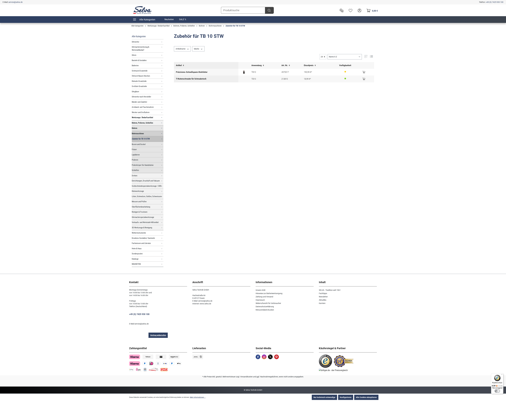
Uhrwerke (135, 42)
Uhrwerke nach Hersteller (141, 97)
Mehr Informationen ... (198, 397)
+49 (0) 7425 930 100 (494, 2)
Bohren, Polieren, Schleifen (142, 123)
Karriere (322, 303)
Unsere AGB (260, 290)
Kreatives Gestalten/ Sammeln (143, 238)
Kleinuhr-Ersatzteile (139, 81)
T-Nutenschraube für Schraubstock (191, 79)
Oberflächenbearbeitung (141, 207)
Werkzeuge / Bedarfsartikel (142, 117)
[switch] (497, 391)
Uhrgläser (135, 91)
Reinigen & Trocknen (139, 212)
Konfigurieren (345, 397)
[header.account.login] (358, 10)
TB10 (253, 72)
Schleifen (135, 170)
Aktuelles (322, 300)
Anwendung (256, 65)
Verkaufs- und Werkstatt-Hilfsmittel (145, 222)
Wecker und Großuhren (140, 112)
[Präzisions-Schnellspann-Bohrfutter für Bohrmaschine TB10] (244, 72)
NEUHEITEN (136, 264)
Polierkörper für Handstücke (143, 165)
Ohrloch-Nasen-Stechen (141, 76)
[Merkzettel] (349, 10)
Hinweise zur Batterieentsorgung (269, 293)
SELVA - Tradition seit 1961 (330, 290)
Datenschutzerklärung (265, 306)
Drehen (134, 175)
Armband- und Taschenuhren (143, 107)
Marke (197, 49)
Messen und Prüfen (139, 201)
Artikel (179, 65)
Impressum (260, 300)
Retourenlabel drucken (265, 310)
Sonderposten (137, 253)
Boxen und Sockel (138, 144)
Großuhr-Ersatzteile (139, 86)
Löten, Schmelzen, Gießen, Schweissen (147, 196)
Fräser (134, 149)
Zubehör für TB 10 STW (141, 139)
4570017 (285, 72)
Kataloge (135, 259)
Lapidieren (136, 155)
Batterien (135, 65)
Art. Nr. (284, 65)
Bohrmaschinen (138, 133)
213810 (284, 79)
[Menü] (501, 375)
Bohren (134, 128)
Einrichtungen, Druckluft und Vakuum (146, 181)
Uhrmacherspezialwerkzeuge (143, 217)
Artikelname (181, 49)
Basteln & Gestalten (139, 60)
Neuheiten (169, 19)
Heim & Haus (137, 248)
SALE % (182, 19)
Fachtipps (323, 293)
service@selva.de (15, 2)
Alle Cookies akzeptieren (366, 397)
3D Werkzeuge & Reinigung (142, 227)
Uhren (134, 55)
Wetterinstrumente (139, 233)
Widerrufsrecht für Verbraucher (268, 303)
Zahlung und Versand (264, 297)
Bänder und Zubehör (139, 102)
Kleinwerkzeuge (138, 191)
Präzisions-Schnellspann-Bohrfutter (191, 72)
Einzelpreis (309, 65)
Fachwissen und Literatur (141, 243)
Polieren (135, 160)
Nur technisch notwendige (324, 397)
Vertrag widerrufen (158, 335)
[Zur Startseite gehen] (142, 10)
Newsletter (323, 297)
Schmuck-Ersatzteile (139, 71)
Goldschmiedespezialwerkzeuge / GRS (146, 186)
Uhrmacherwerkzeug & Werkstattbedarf (140, 48)
